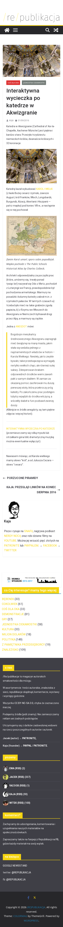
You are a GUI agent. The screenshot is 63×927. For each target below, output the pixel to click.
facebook (50, 545)
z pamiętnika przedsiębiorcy (23, 644)
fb (57, 839)
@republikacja (21, 872)
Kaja (11, 120)
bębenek (8, 599)
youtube (10, 540)
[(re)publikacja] (31, 13)
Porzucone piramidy (22, 478)
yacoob (14, 785)
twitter (10, 550)
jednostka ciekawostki (34, 82)
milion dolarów (14, 634)
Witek (13, 802)
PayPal (27, 745)
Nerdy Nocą (12, 536)
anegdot (21, 326)
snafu (28, 531)
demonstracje (13, 614)
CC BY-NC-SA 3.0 (24, 703)
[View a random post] (56, 30)
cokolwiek (9, 604)
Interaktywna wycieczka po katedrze (30, 428)
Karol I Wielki (44, 189)
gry (4, 619)
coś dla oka (13, 82)
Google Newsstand (15, 865)
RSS (18, 768)
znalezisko (10, 649)
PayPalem (31, 545)
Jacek (13, 777)
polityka (8, 639)
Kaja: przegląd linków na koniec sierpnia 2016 (31, 489)
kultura (8, 629)
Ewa (11, 768)
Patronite (11, 545)
